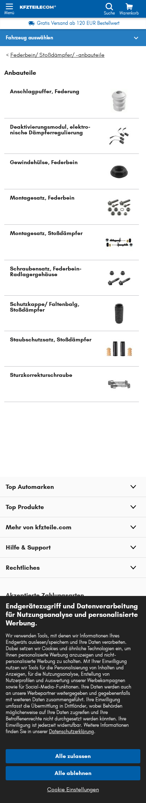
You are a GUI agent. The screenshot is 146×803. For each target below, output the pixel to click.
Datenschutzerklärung (71, 732)
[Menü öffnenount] (9, 5)
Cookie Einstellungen (73, 789)
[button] (71, 100)
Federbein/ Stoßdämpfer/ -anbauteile (57, 54)
